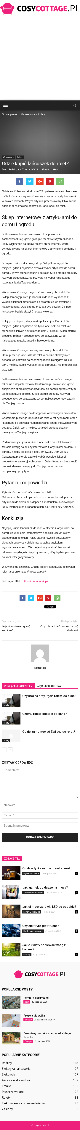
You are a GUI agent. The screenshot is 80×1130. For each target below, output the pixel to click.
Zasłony (7, 1109)
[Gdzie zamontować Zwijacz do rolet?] (11, 736)
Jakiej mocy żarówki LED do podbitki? (49, 906)
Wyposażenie (8, 157)
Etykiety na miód (31, 873)
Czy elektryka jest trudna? (40, 926)
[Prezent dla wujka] (11, 1020)
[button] (75, 105)
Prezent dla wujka (34, 1015)
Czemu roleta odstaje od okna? (44, 714)
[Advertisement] (40, 59)
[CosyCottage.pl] (40, 8)
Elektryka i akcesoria (33, 931)
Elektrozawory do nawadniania (23, 1103)
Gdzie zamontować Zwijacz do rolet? (48, 731)
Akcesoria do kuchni (33, 892)
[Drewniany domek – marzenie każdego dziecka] (11, 1038)
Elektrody (8, 1074)
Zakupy (28, 1019)
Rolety (20, 157)
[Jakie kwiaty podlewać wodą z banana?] (11, 949)
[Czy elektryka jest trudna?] (11, 930)
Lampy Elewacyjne (31, 912)
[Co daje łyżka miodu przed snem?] (11, 873)
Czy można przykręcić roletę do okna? (49, 696)
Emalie (6, 1086)
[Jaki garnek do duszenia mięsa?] (11, 892)
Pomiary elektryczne (36, 997)
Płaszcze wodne (13, 1092)
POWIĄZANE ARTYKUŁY (18, 686)
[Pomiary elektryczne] (11, 1002)
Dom (27, 1002)
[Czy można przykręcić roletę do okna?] (11, 700)
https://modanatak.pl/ (35, 581)
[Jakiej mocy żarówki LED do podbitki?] (11, 911)
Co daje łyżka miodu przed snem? (46, 868)
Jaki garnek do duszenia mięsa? (45, 887)
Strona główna (9, 114)
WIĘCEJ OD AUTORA (49, 686)
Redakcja (14, 169)
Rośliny (26, 954)
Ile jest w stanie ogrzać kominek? (16, 628)
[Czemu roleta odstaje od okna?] (11, 718)
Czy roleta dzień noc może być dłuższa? (59, 628)
